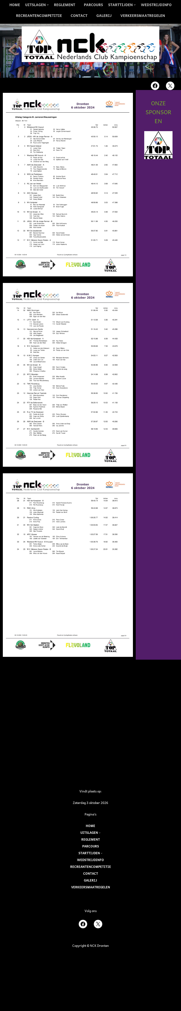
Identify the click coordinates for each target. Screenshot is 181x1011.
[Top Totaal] (158, 145)
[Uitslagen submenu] (100, 833)
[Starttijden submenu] (102, 853)
